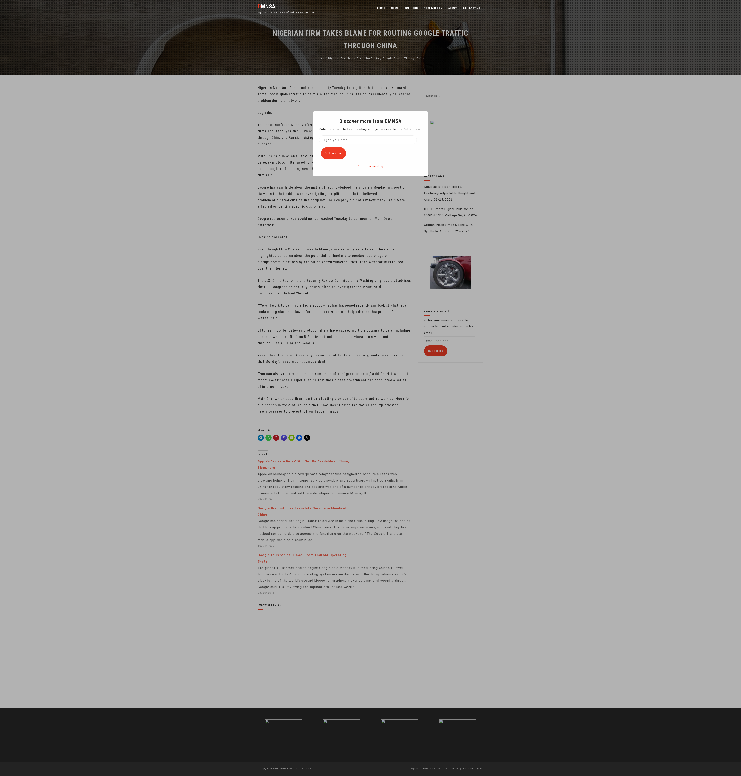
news (395, 8)
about (452, 8)
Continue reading (370, 166)
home (381, 8)
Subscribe (333, 153)
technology (433, 8)
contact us (471, 8)
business (411, 8)
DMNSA (266, 6)
